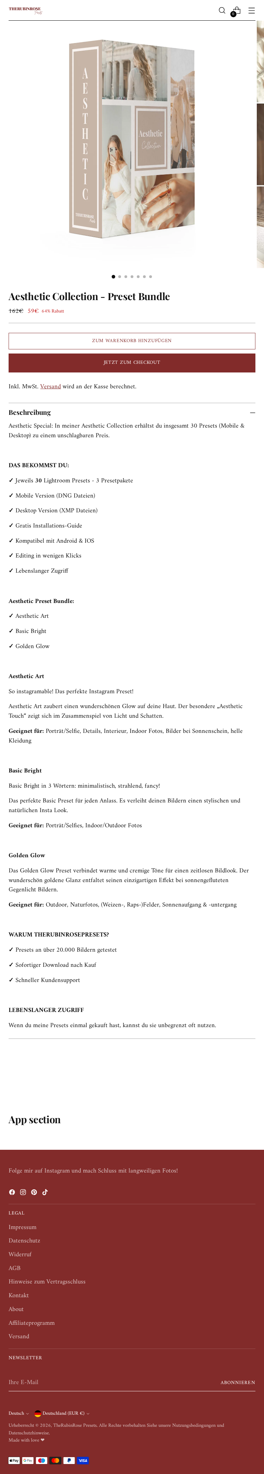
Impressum (22, 1227)
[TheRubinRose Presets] (26, 10)
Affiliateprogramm (32, 1323)
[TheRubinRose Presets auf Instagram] (24, 1194)
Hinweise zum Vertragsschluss (47, 1282)
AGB (15, 1268)
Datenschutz (24, 1241)
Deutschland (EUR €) (64, 1413)
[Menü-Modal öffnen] (252, 10)
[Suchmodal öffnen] (222, 10)
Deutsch (16, 1413)
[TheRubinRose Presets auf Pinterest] (35, 1194)
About (16, 1309)
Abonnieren (238, 1383)
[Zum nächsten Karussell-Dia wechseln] (249, 1076)
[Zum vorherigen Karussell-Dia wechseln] (234, 1077)
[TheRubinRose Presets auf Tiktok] (46, 1194)
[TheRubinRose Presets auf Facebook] (13, 1194)
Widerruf (20, 1254)
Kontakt (19, 1295)
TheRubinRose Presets (75, 1425)
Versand (50, 386)
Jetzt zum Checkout (132, 362)
